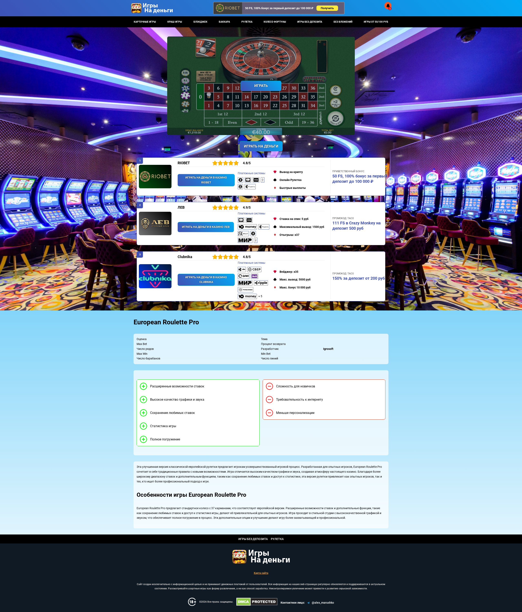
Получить (327, 8)
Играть (261, 85)
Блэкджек (200, 21)
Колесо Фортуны (275, 21)
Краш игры (174, 21)
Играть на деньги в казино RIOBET (206, 180)
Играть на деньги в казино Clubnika (206, 280)
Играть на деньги (261, 146)
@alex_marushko (323, 602)
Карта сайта (261, 573)
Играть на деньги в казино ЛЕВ (206, 226)
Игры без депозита (309, 21)
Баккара (224, 21)
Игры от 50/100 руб (376, 21)
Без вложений (343, 21)
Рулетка (246, 21)
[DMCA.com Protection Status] (257, 602)
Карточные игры (145, 21)
